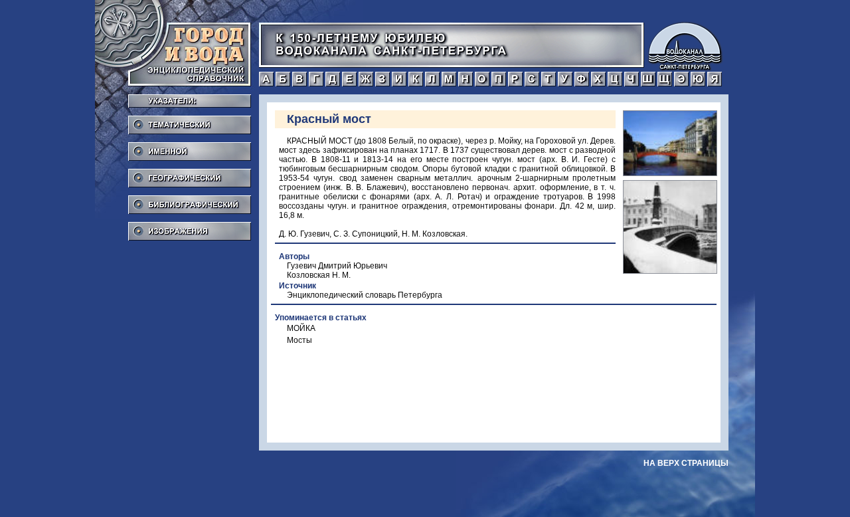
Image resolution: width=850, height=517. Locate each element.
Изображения (189, 227)
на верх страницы (685, 463)
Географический (189, 174)
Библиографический (189, 200)
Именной (189, 147)
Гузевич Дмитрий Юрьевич (337, 265)
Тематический (189, 121)
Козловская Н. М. (319, 275)
